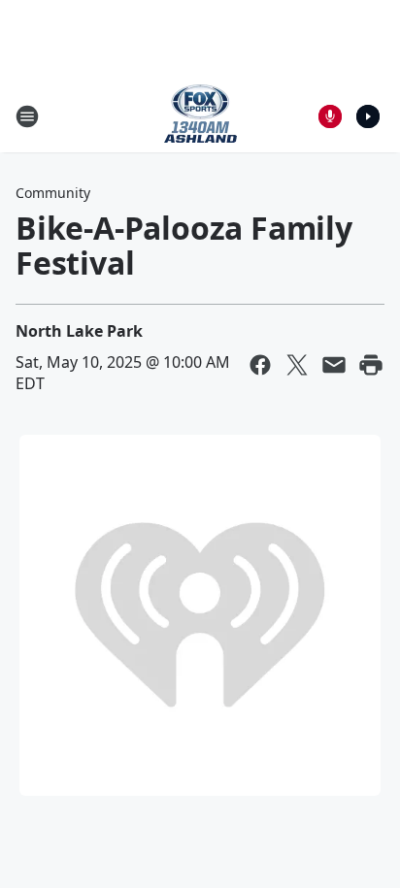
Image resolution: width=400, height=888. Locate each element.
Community (53, 192)
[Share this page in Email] (334, 364)
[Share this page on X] (297, 364)
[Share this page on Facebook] (260, 364)
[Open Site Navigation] (27, 116)
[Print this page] (370, 364)
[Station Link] (200, 116)
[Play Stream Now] (368, 116)
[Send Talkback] (330, 116)
